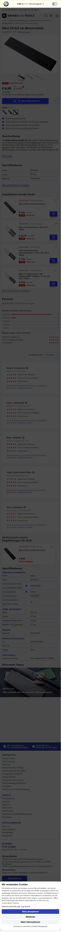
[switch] (54, 3)
